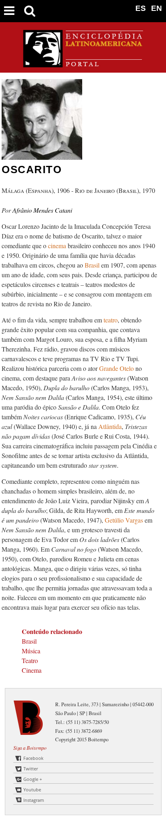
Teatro (30, 660)
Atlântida (110, 426)
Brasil (93, 265)
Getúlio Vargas (125, 520)
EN (156, 8)
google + (32, 779)
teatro (111, 320)
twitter (30, 769)
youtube (32, 790)
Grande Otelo (117, 368)
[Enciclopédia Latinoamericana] (83, 64)
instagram (33, 800)
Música (31, 650)
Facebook (33, 758)
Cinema (32, 670)
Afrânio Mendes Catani (42, 210)
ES (140, 8)
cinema (57, 245)
